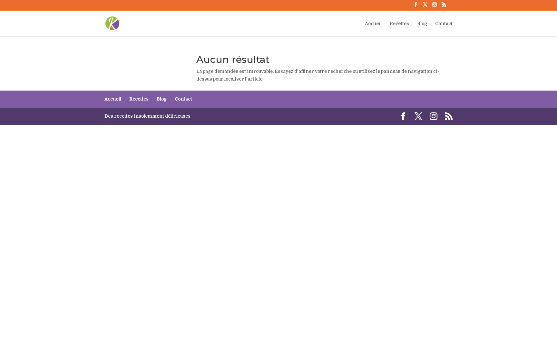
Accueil (373, 23)
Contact (444, 23)
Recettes (399, 23)
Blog (422, 23)
